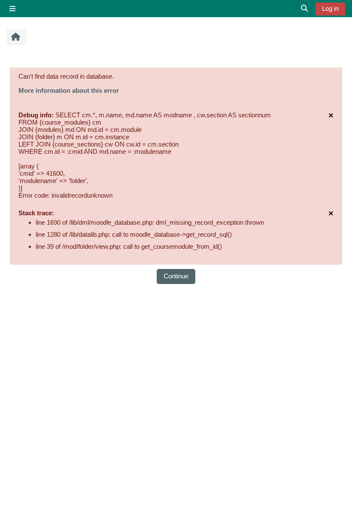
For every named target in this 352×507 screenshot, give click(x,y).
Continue (176, 276)
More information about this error (68, 90)
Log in (330, 8)
